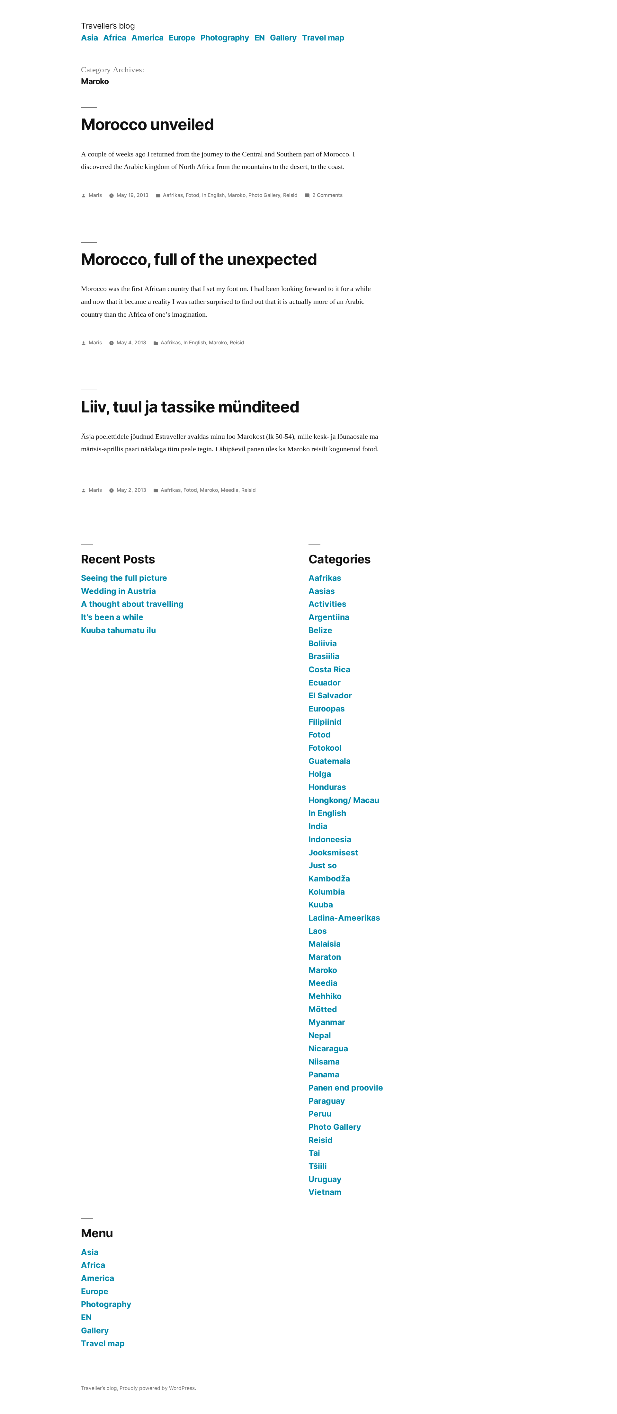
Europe (182, 37)
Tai (314, 1153)
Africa (114, 37)
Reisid (290, 195)
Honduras (327, 787)
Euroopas (326, 708)
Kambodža (329, 878)
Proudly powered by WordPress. (158, 1388)
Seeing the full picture (124, 578)
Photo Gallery (264, 195)
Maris (95, 195)
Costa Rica (329, 669)
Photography (225, 37)
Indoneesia (329, 839)
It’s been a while (112, 617)
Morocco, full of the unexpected (199, 259)
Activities (327, 604)
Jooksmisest (333, 852)
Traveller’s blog (108, 26)
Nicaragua (328, 1048)
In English (213, 195)
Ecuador (324, 682)
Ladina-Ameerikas (344, 918)
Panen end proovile (345, 1087)
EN (260, 37)
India (317, 826)
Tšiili (317, 1166)
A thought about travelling (132, 604)
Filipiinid (325, 722)
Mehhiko (325, 996)
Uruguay (325, 1179)
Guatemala (329, 761)
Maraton (324, 957)
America (147, 37)
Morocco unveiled (147, 124)
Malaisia (324, 944)
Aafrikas (173, 195)
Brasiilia (323, 656)
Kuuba (320, 904)
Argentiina (328, 617)
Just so (322, 865)
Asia (89, 37)
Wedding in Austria (118, 591)
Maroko (237, 195)
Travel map (323, 37)
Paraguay (326, 1101)
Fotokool (325, 748)
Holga (319, 774)
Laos (317, 931)
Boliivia (322, 643)
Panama (323, 1074)
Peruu (319, 1113)
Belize (320, 630)
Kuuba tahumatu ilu (118, 630)
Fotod (192, 195)
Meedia (229, 490)
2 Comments (327, 195)
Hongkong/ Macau (343, 800)
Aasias (321, 591)
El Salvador (330, 695)
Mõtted (322, 1009)
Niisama (324, 1061)
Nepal (319, 1035)
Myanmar (326, 1022)
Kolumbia (326, 892)
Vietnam (325, 1192)
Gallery (283, 37)
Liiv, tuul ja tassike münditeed (190, 406)
